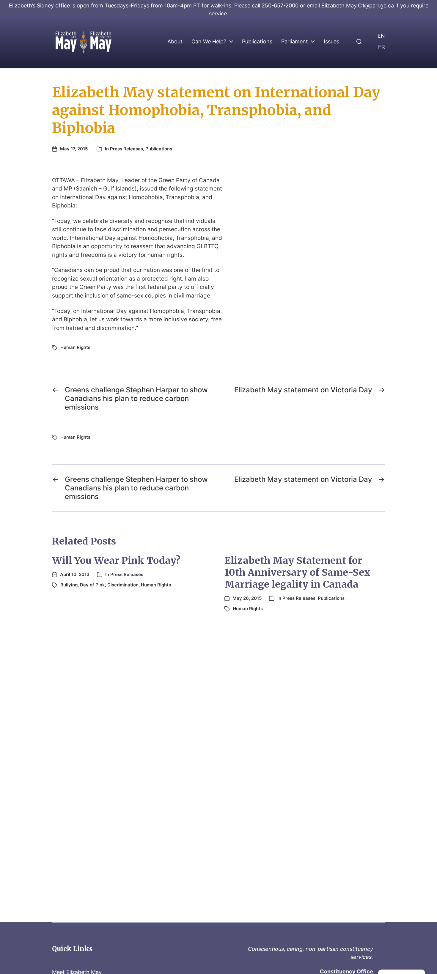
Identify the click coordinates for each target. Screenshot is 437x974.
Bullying (69, 585)
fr (381, 47)
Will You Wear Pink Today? (116, 561)
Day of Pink (92, 585)
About (175, 41)
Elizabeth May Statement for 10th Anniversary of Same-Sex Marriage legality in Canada (297, 572)
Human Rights (75, 347)
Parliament (294, 41)
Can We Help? (208, 41)
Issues (331, 41)
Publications (257, 41)
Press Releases (126, 149)
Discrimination (123, 585)
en (381, 36)
